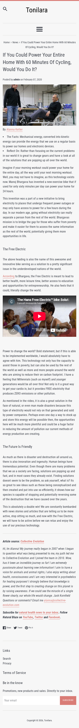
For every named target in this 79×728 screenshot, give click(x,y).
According (9, 276)
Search (7, 658)
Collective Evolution (32, 541)
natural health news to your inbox (38, 612)
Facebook (54, 617)
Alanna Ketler (14, 129)
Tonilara (48, 720)
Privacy (7, 663)
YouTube (28, 617)
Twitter (39, 617)
